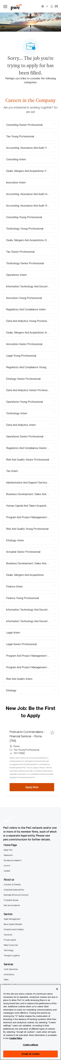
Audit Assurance (11, 969)
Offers (6, 979)
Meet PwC (8, 850)
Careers (7, 871)
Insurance (8, 934)
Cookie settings (30, 1044)
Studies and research (12, 860)
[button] (44, 6)
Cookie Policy (15, 1038)
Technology (9, 950)
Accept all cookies (30, 1054)
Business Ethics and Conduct (16, 895)
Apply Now (39, 787)
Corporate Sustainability (14, 889)
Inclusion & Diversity (12, 884)
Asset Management (12, 919)
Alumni (7, 865)
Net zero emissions (12, 905)
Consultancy (9, 974)
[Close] (57, 989)
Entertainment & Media (14, 929)
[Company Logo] (19, 6)
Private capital (10, 940)
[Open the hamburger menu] (5, 6)
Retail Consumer (11, 945)
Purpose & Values (11, 900)
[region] (30, 1022)
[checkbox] (52, 732)
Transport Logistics (12, 955)
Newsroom (8, 855)
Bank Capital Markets (13, 924)
